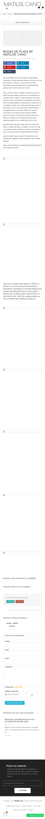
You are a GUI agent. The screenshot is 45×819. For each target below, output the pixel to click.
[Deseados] (38, 8)
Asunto (7, 658)
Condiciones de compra (13, 806)
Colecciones (20, 610)
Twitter (22, 63)
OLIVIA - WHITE (12, 623)
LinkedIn (23, 67)
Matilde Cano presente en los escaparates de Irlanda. (19, 720)
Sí (11, 601)
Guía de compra (26, 806)
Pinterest (9, 67)
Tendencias (38, 610)
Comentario (8, 667)
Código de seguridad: (11, 691)
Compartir (9, 63)
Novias (32, 610)
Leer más (7, 735)
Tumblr (9, 71)
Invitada (27, 610)
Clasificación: (9, 687)
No (20, 601)
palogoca (27, 587)
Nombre (7, 641)
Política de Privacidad (19, 810)
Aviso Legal (36, 806)
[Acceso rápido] (33, 8)
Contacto (30, 810)
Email (7, 650)
